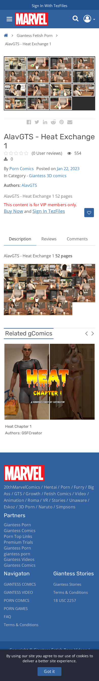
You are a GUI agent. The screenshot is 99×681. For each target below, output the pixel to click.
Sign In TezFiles (48, 211)
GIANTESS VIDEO (18, 592)
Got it (49, 671)
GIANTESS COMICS (20, 584)
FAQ (7, 616)
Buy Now (13, 211)
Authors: (12, 185)
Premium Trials (18, 542)
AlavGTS (29, 185)
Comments (77, 239)
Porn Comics (21, 168)
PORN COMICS (16, 600)
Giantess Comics (20, 530)
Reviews (49, 239)
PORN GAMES (16, 608)
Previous (86, 333)
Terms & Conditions (21, 624)
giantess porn (17, 554)
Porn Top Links (18, 536)
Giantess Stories (67, 584)
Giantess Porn (17, 525)
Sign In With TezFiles (49, 5)
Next (92, 333)
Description (20, 239)
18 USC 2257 (64, 600)
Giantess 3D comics (48, 175)
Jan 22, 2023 (68, 168)
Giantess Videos (19, 559)
